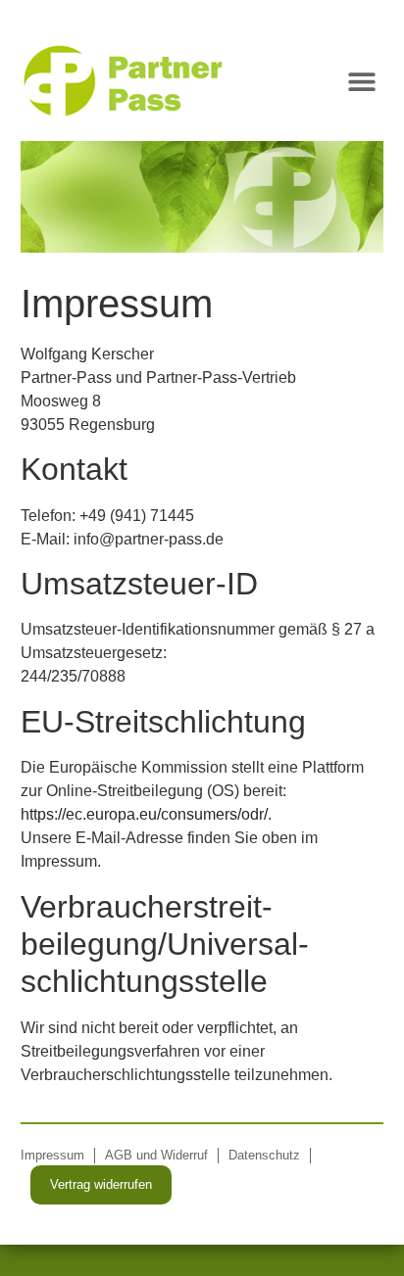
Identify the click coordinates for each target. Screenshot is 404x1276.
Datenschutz (264, 1155)
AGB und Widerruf (156, 1155)
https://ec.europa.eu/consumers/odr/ (144, 814)
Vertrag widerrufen (101, 1184)
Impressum (52, 1155)
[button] (361, 81)
